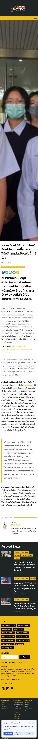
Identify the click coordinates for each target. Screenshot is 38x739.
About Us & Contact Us (13, 662)
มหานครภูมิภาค (7, 648)
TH (33, 723)
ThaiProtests (23, 640)
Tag (3, 621)
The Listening (8, 644)
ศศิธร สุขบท (15, 525)
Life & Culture (8, 633)
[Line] (10, 272)
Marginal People (18, 714)
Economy (33, 578)
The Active (27, 385)
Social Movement (27, 555)
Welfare (17, 558)
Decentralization (18, 704)
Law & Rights (5, 704)
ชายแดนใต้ (19, 644)
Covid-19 (5, 267)
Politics (17, 555)
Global (27, 702)
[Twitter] (6, 272)
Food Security (17, 708)
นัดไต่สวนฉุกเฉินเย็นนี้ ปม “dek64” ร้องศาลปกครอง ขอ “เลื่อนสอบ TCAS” (19, 349)
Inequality (18, 629)
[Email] (14, 272)
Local (26, 706)
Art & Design (28, 708)
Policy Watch (22, 633)
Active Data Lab (8, 625)
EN (29, 723)
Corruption (5, 708)
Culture (27, 710)
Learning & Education (17, 267)
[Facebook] (3, 272)
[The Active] (18, 9)
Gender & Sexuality (16, 717)
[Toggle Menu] (35, 18)
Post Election (8, 637)
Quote (27, 738)
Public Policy (22, 637)
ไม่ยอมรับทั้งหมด (18, 733)
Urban (27, 704)
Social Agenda (8, 640)
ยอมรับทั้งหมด (8, 733)
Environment (23, 625)
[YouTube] (12, 688)
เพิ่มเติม (6, 729)
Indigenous (6, 629)
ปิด (29, 733)
